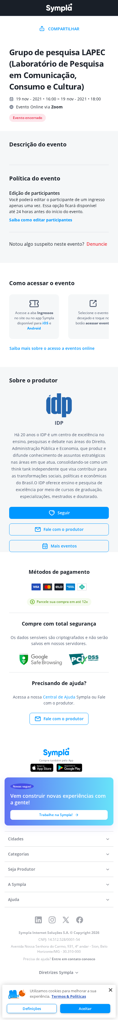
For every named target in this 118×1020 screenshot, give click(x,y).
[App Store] (41, 768)
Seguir (64, 512)
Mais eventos (64, 546)
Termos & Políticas (69, 996)
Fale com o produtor (64, 529)
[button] (17, 994)
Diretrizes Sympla (56, 972)
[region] (59, 1001)
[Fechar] (110, 990)
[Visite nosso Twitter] (65, 919)
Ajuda (13, 899)
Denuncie (96, 244)
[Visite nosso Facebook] (79, 919)
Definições (32, 1008)
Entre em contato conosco (73, 959)
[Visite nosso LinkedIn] (38, 919)
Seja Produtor (21, 869)
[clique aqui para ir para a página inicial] (59, 7)
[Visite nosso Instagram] (52, 919)
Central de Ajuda (59, 697)
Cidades (15, 839)
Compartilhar (63, 28)
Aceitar (85, 1008)
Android (34, 328)
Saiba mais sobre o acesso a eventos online (52, 348)
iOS (45, 323)
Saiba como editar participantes (40, 220)
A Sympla (17, 884)
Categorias (18, 854)
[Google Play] (69, 768)
